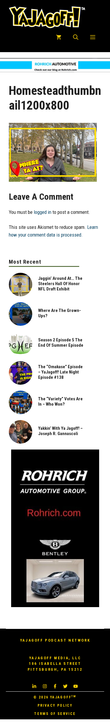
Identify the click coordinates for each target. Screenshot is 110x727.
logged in (42, 212)
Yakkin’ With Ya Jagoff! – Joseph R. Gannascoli (60, 431)
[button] (75, 37)
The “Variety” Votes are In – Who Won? (60, 401)
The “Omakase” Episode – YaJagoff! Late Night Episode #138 (60, 372)
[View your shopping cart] (58, 37)
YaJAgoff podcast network (55, 640)
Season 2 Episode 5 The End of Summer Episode (60, 342)
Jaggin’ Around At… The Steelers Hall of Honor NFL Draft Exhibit (60, 284)
